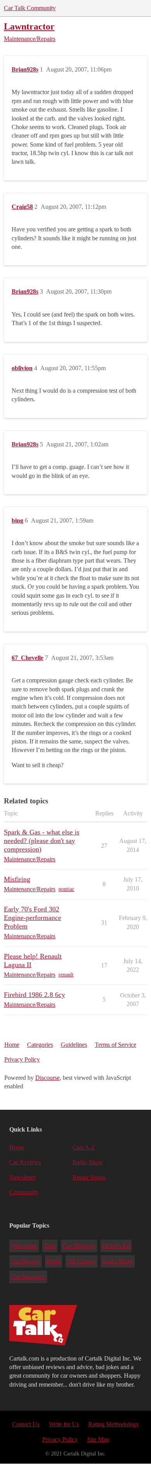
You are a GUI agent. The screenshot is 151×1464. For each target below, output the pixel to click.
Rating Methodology (113, 1424)
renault (66, 975)
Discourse (47, 1077)
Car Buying (25, 1261)
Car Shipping (79, 1245)
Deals (53, 1261)
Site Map (98, 1439)
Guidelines (74, 1044)
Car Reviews (25, 1162)
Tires (50, 1245)
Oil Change (81, 1261)
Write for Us (64, 1424)
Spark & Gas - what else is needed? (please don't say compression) (41, 840)
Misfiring (17, 879)
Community (23, 1192)
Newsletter (22, 1177)
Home (11, 1044)
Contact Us (25, 1424)
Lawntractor (29, 26)
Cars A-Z (83, 1147)
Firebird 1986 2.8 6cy (34, 995)
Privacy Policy (22, 1059)
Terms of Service (115, 1044)
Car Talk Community (30, 8)
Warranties (24, 1245)
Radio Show (87, 1162)
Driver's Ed (116, 1245)
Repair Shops (88, 1177)
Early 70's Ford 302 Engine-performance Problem (32, 917)
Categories (40, 1044)
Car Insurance (28, 1276)
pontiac (66, 889)
